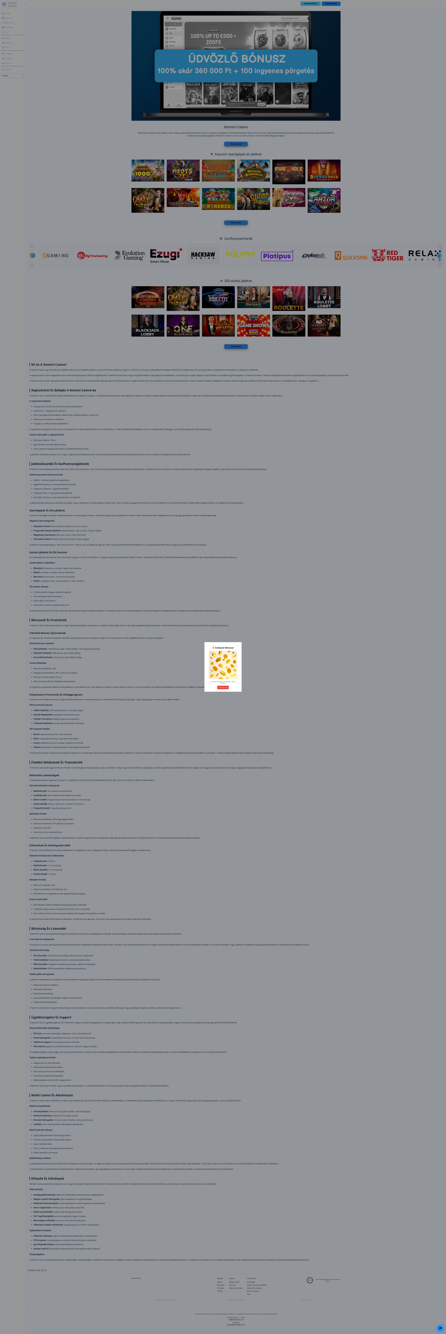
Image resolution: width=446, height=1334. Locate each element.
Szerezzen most (223, 687)
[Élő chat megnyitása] (440, 1328)
